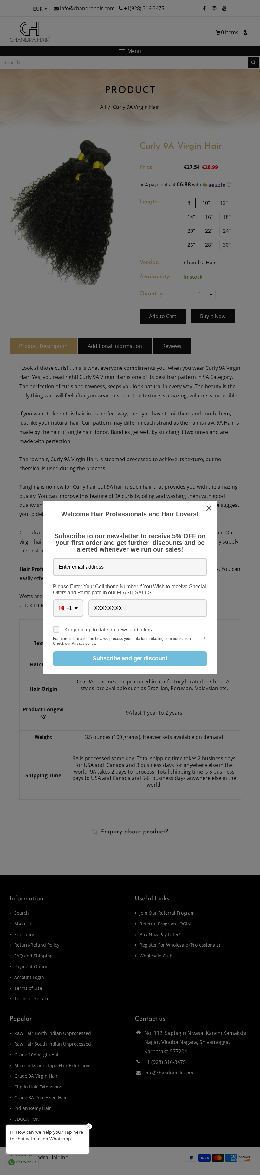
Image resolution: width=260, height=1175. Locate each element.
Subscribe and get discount (130, 658)
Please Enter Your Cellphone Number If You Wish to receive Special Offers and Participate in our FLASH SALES (129, 589)
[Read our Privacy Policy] (204, 639)
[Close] (209, 508)
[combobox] (68, 608)
